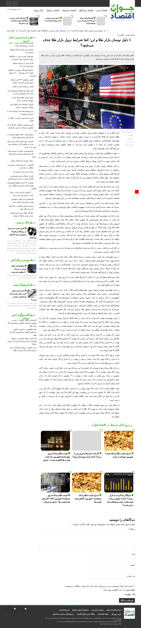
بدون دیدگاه (129, 145)
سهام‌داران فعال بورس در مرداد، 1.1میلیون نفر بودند (18, 269)
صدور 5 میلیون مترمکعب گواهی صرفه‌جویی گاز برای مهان (22, 323)
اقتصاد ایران (101, 10)
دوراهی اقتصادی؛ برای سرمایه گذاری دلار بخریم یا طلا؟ (22, 341)
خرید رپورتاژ (116, 614)
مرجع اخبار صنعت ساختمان (63, 614)
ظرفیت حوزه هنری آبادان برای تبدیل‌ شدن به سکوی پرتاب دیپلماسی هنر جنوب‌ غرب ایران (22, 144)
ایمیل (132, 565)
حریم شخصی (64, 610)
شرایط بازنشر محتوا (80, 610)
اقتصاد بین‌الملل (86, 10)
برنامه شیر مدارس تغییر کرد (23, 172)
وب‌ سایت (131, 576)
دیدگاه (131, 529)
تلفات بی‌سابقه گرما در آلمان (22, 86)
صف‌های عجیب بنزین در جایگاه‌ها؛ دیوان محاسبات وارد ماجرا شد (18, 20)
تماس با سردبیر (97, 610)
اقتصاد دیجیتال (52, 10)
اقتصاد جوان (103, 624)
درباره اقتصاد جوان (113, 610)
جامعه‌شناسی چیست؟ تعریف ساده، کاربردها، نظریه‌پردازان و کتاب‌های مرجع (22, 154)
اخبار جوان (38, 10)
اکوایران (130, 135)
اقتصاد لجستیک (69, 10)
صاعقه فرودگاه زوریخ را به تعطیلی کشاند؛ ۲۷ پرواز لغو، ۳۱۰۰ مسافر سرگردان (22, 73)
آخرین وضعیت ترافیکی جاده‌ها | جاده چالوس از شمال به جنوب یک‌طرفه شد (22, 127)
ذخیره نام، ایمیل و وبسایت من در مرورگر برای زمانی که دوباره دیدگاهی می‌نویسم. (99, 586)
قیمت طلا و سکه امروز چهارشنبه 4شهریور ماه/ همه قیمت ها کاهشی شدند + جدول (56, 456)
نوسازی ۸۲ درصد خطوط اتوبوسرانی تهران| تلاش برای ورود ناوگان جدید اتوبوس (22, 185)
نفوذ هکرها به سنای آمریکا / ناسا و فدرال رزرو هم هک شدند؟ (86, 20)
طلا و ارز (120, 35)
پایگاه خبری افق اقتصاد (86, 614)
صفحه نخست (130, 35)
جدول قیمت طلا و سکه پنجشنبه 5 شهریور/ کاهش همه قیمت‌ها (87, 498)
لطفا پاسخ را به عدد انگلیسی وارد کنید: (119, 590)
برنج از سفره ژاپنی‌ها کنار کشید (22, 161)
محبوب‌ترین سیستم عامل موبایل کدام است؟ (100, 31)
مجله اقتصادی (103, 614)
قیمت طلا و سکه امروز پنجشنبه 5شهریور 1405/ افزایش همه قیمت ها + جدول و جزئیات (56, 498)
